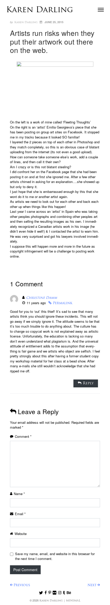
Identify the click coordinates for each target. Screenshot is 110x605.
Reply (88, 383)
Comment (23, 436)
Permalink (62, 303)
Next (91, 585)
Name (19, 493)
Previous (22, 585)
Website (21, 533)
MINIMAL (73, 600)
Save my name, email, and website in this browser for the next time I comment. (55, 556)
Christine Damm (41, 298)
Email (20, 513)
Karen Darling (39, 10)
